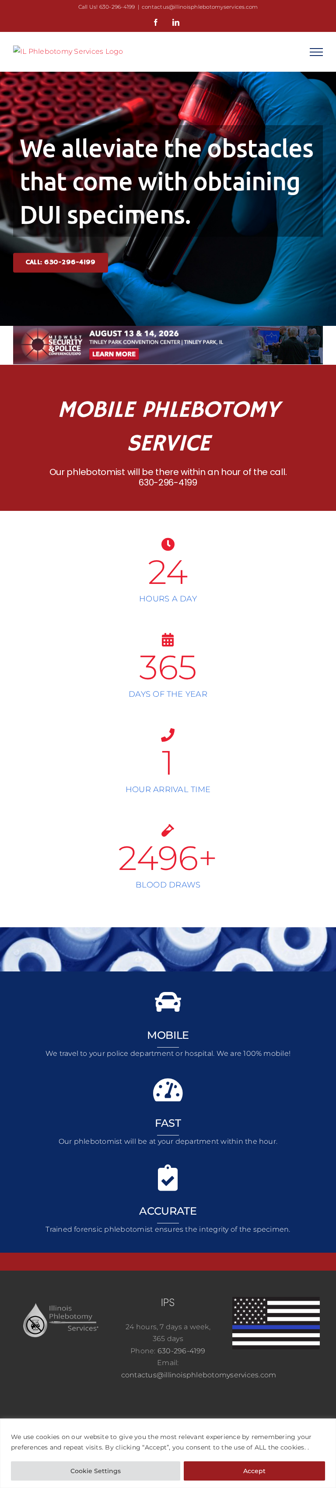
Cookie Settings (95, 1471)
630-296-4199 (168, 482)
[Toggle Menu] (316, 52)
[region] (168, 1453)
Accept (254, 1471)
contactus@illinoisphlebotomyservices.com (200, 6)
